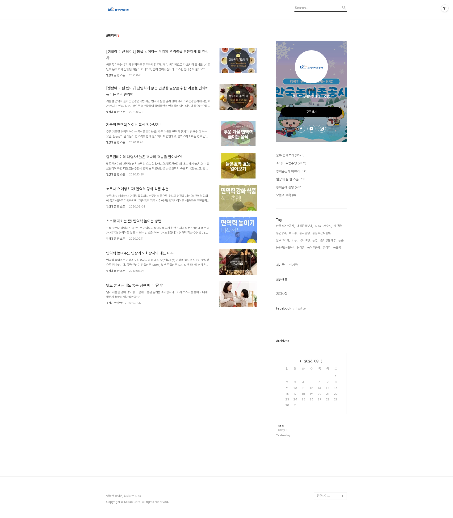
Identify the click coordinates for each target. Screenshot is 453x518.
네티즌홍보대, (305, 226)
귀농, (295, 240)
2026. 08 (311, 361)
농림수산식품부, (321, 233)
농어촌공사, (314, 247)
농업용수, (281, 233)
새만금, (338, 226)
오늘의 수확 (286, 195)
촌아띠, (327, 247)
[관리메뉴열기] (444, 8)
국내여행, (304, 240)
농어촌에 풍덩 (289, 187)
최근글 (280, 265)
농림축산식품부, (285, 247)
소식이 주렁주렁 (114, 303)
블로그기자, (283, 240)
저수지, (327, 226)
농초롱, (337, 247)
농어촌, (301, 247)
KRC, (318, 226)
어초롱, (293, 233)
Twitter (301, 308)
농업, (315, 240)
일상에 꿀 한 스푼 (115, 75)
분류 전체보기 (290, 155)
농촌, (341, 240)
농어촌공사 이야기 (291, 171)
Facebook (283, 308)
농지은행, (304, 233)
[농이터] (132, 10)
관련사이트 (323, 495)
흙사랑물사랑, (328, 240)
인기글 (293, 265)
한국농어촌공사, (285, 226)
